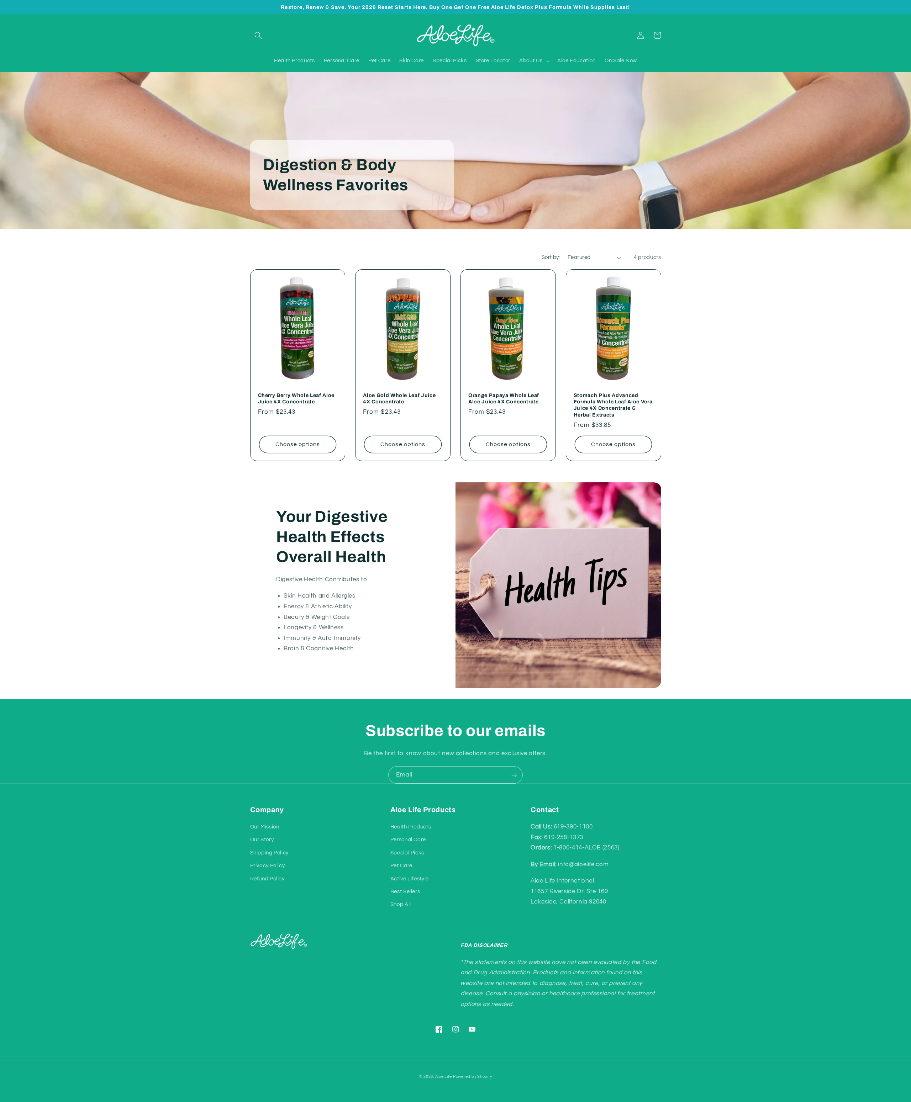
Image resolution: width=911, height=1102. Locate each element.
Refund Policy (267, 878)
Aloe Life (443, 1077)
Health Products (410, 827)
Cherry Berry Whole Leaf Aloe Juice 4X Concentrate (296, 398)
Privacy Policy (267, 865)
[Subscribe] (514, 775)
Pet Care (401, 865)
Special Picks (407, 852)
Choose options (297, 444)
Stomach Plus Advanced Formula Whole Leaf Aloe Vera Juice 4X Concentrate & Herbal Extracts (613, 405)
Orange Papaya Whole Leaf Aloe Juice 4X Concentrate (503, 398)
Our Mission (264, 827)
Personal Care (408, 839)
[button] (258, 35)
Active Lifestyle (409, 878)
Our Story (262, 839)
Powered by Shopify (472, 1077)
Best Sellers (405, 891)
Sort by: (551, 257)
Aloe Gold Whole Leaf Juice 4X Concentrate (399, 398)
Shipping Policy (269, 852)
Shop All (400, 904)
